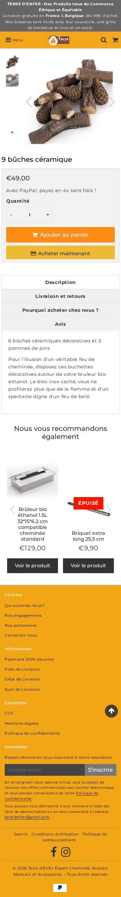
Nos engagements (23, 615)
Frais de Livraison (22, 669)
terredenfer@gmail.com (27, 817)
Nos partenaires (21, 625)
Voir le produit (32, 566)
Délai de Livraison (23, 679)
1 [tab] (12, 132)
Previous (28, 101)
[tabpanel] (12, 62)
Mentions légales (22, 723)
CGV (9, 713)
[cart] (115, 39)
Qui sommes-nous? (25, 605)
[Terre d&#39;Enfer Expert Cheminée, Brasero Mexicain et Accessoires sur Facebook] (54, 854)
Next (112, 101)
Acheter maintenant (64, 253)
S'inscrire (100, 769)
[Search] (103, 39)
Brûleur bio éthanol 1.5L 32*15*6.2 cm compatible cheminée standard (32, 524)
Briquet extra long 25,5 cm (88, 536)
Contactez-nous (21, 635)
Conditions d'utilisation (55, 834)
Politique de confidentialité (32, 733)
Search (21, 834)
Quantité (17, 201)
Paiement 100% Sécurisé (29, 659)
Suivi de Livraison (22, 689)
